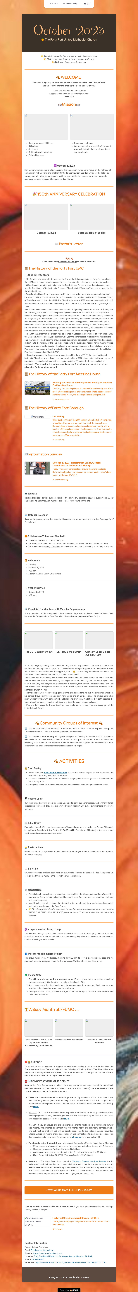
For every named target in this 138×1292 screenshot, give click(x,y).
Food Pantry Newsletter (55, 772)
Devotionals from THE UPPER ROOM (69, 1190)
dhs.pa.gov (77, 1137)
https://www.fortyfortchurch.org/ (47, 1253)
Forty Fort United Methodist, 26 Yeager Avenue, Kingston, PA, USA (63, 1256)
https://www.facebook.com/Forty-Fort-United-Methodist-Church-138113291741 (70, 1262)
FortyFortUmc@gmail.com (42, 1250)
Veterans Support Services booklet (90, 1161)
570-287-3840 (38, 1259)
